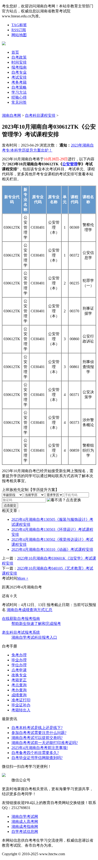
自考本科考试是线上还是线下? (37, 728)
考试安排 (19, 77)
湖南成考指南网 (24, 827)
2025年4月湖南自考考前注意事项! (39, 748)
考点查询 (19, 685)
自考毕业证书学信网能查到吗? (37, 758)
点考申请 (19, 670)
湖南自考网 (11, 115)
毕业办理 (19, 660)
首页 (15, 52)
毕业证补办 (20, 705)
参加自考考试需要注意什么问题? (38, 733)
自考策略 (19, 87)
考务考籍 (19, 82)
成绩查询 (19, 695)
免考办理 (19, 655)
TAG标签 (19, 25)
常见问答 (19, 102)
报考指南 (19, 67)
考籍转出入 (20, 710)
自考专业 (19, 72)
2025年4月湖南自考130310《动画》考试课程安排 (52, 549)
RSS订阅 (18, 30)
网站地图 (19, 35)
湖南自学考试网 (24, 816)
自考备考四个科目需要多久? (35, 753)
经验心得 (19, 97)
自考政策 (19, 57)
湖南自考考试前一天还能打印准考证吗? (44, 743)
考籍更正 (19, 680)
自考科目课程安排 (40, 115)
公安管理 (70, 164)
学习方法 (19, 92)
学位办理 (19, 665)
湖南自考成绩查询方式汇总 (29, 610)
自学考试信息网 (24, 832)
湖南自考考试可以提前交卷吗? (37, 738)
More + (22, 578)
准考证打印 (20, 700)
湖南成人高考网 (24, 822)
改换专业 (19, 675)
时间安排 (19, 62)
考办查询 (19, 690)
